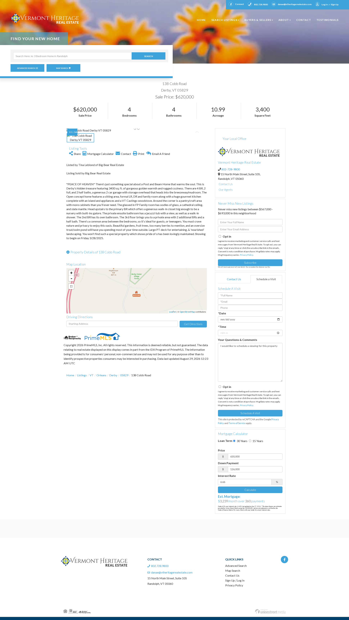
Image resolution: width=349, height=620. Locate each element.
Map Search (62, 68)
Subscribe (250, 262)
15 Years (257, 441)
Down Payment (228, 463)
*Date (222, 313)
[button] (148, 56)
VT (92, 375)
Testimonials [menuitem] (327, 19)
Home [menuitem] (201, 19)
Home (70, 375)
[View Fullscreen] (71, 286)
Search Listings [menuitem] (224, 19)
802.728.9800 (261, 4)
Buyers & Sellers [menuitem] (257, 19)
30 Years (241, 441)
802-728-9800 (230, 169)
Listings (82, 375)
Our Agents (226, 189)
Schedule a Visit (266, 279)
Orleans (101, 375)
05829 (124, 375)
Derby (113, 375)
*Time (222, 326)
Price (221, 450)
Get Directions (193, 324)
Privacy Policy (246, 255)
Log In (325, 4)
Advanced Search (26, 68)
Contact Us (226, 184)
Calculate (250, 489)
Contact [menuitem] (303, 19)
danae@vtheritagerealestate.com (295, 4)
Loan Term (225, 440)
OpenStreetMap (187, 312)
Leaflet (172, 312)
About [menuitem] (283, 19)
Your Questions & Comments (237, 339)
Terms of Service (237, 423)
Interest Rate (227, 475)
